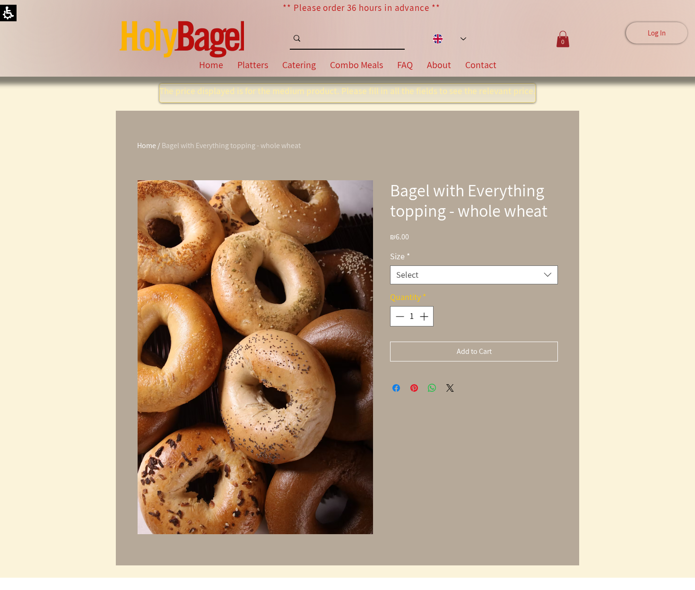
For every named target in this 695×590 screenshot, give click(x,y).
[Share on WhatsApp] (432, 388)
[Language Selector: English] (449, 39)
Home (146, 145)
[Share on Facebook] (396, 388)
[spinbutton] (411, 316)
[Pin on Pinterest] (414, 388)
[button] (474, 274)
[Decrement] (398, 316)
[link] (182, 38)
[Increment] (424, 316)
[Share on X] (450, 388)
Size (400, 256)
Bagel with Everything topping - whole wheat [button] (231, 145)
